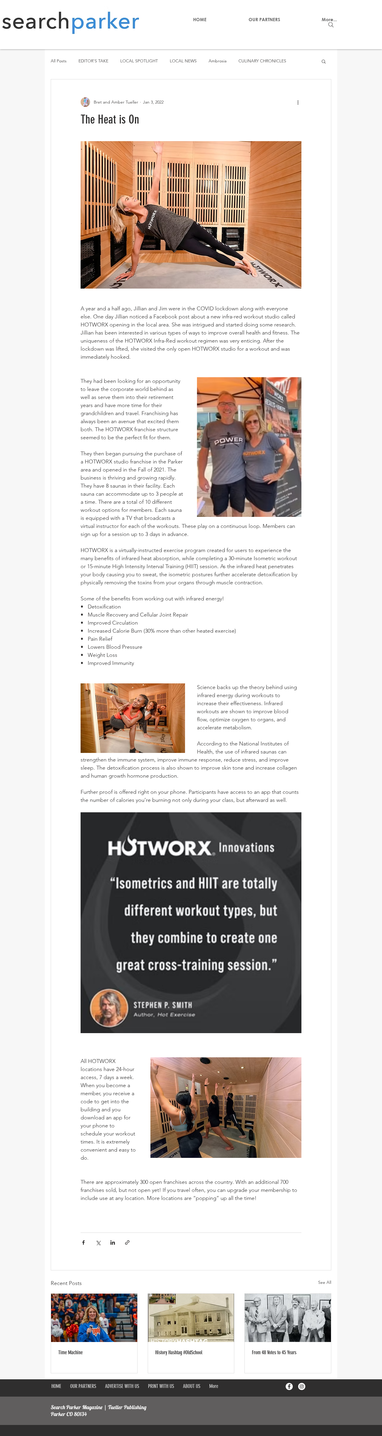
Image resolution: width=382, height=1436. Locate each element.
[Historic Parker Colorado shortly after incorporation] (288, 1318)
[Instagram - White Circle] (301, 1386)
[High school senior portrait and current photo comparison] (94, 1318)
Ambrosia (218, 61)
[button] (323, 61)
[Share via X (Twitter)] (98, 1242)
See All (324, 1282)
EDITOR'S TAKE (93, 61)
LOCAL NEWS (183, 61)
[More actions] (297, 102)
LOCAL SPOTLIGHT (139, 61)
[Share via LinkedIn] (112, 1242)
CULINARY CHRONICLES (262, 61)
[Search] (331, 25)
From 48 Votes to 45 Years (274, 1352)
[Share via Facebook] (83, 1242)
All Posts (59, 61)
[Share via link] (127, 1242)
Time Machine (70, 1352)
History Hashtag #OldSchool (178, 1352)
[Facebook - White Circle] (289, 1386)
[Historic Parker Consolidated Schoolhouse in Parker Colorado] (191, 1318)
